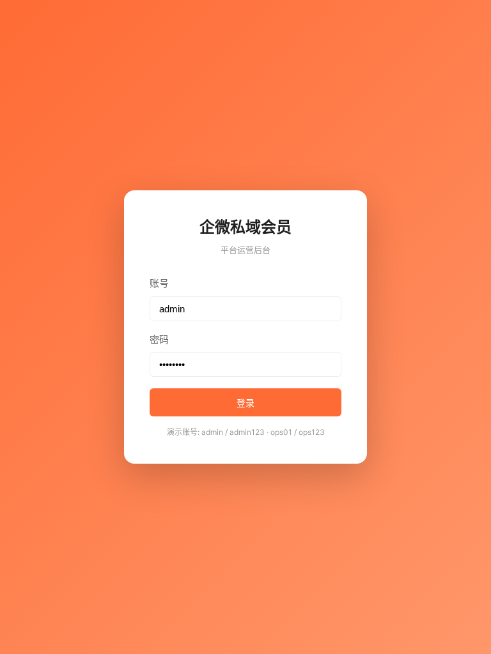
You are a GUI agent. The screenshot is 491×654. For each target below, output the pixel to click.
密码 (159, 339)
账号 (159, 283)
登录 (245, 403)
